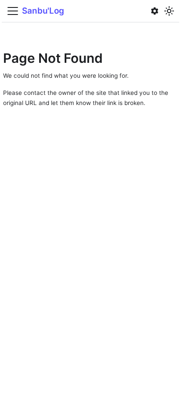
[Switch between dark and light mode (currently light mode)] (169, 11)
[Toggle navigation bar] (12, 11)
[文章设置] (155, 11)
